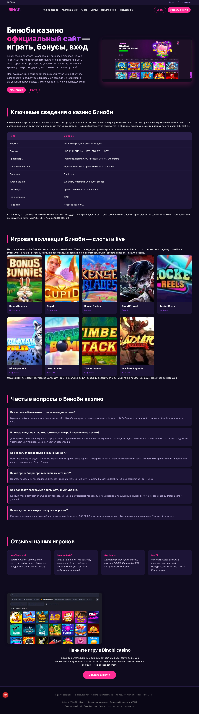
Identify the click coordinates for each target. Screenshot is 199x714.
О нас (84, 9)
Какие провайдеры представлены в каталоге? (40, 473)
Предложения (108, 9)
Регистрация (16, 89)
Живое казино (50, 9)
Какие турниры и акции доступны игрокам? (39, 510)
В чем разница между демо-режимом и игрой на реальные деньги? (54, 432)
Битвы (94, 9)
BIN (15, 9)
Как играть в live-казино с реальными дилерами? (42, 412)
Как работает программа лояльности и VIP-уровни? (44, 489)
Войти (171, 2)
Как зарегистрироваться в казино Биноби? (38, 452)
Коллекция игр (70, 9)
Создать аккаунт (185, 2)
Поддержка (126, 9)
